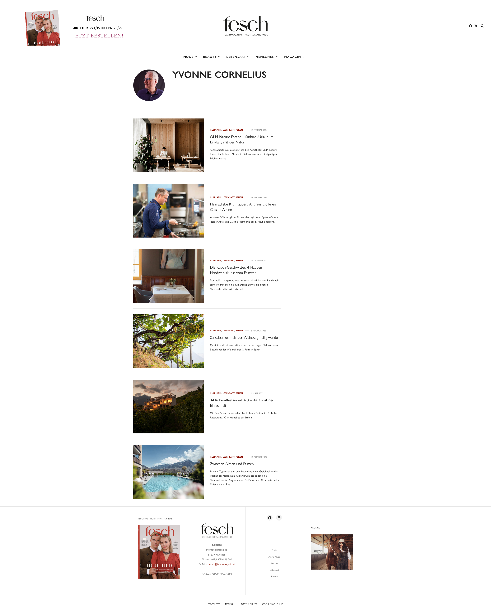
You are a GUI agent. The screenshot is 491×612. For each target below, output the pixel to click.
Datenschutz (249, 604)
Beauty (210, 57)
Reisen (239, 130)
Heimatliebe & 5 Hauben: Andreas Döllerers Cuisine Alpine (243, 206)
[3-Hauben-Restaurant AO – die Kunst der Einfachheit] (168, 406)
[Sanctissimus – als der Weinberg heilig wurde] (168, 341)
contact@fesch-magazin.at (221, 564)
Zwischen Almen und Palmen (232, 463)
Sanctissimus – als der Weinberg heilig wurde (244, 337)
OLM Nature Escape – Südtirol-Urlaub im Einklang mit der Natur (241, 139)
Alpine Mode (274, 556)
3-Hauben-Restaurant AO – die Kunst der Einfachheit (242, 402)
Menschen (265, 57)
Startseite (214, 604)
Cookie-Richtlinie (272, 604)
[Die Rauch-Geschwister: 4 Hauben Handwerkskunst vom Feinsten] (168, 276)
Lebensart (236, 57)
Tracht (274, 550)
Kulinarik (216, 130)
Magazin (292, 57)
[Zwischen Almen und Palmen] (168, 472)
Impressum (230, 604)
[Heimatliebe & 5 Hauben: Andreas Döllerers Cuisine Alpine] (168, 211)
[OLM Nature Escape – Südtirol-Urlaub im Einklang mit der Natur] (168, 145)
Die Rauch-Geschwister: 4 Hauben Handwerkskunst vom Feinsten (236, 269)
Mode (188, 57)
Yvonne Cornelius (219, 74)
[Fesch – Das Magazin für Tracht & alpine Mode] (245, 26)
